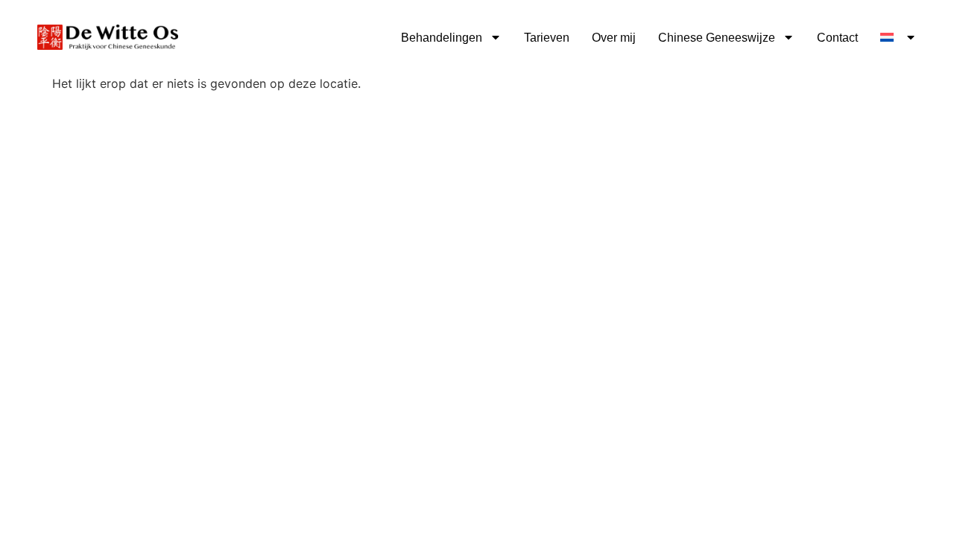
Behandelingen (441, 37)
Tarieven (546, 37)
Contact (837, 37)
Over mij (614, 37)
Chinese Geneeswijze (716, 37)
